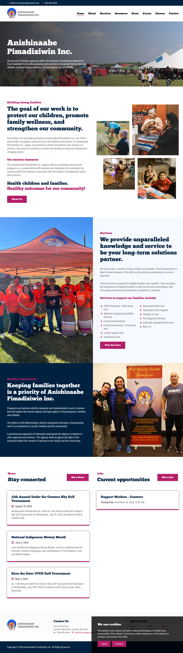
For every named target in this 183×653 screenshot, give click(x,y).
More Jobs (167, 477)
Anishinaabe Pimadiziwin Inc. (23, 13)
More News (77, 477)
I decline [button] (119, 643)
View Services (113, 345)
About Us (17, 199)
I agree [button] (104, 643)
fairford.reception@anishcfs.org (24, 3)
